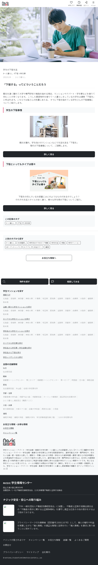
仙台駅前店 (7, 371)
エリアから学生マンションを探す (16, 319)
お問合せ (7, 544)
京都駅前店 (36, 397)
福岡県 (90, 298)
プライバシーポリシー (13, 552)
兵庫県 (75, 298)
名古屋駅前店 (8, 388)
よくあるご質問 (81, 539)
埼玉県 (45, 298)
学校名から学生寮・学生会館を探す (17, 347)
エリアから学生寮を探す (13, 343)
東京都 (20, 298)
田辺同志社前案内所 (68, 397)
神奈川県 (29, 298)
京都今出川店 (25, 397)
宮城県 (13, 298)
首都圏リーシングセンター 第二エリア (19, 380)
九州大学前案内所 (65, 417)
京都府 (67, 298)
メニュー (93, 5)
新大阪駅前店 (8, 409)
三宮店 (55, 409)
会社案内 (46, 552)
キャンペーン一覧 (10, 432)
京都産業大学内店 (10, 397)
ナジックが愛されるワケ (14, 539)
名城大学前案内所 (30, 388)
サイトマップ (33, 552)
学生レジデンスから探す (13, 357)
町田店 (74, 380)
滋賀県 (60, 298)
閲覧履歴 (79, 5)
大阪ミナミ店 (21, 409)
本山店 (18, 388)
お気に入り (71, 5)
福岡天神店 (7, 417)
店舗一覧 (67, 539)
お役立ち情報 (8, 428)
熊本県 (5, 302)
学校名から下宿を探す (12, 352)
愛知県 (52, 298)
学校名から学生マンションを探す (16, 331)
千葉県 (37, 298)
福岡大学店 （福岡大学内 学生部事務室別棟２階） (35, 417)
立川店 (82, 380)
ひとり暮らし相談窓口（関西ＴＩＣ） (18, 400)
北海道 (5, 298)
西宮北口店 (46, 409)
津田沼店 (90, 380)
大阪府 (82, 298)
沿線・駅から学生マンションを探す (17, 307)
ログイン (86, 5)
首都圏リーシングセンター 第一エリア (53, 380)
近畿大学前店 (34, 409)
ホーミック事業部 (51, 397)
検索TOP (6, 294)
